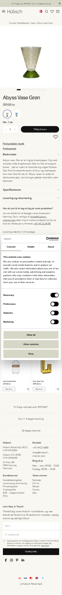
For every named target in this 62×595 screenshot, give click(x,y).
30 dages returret (31, 430)
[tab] (31, 154)
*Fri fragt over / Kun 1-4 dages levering (31, 4)
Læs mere (45, 545)
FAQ (5, 496)
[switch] (54, 304)
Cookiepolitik (9, 489)
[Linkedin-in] (23, 560)
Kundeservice (10, 475)
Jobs (34, 492)
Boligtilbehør (23, 23)
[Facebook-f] (6, 560)
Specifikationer (12, 189)
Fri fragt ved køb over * (31, 407)
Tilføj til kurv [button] (9, 389)
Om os (35, 483)
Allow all (31, 335)
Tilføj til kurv (40, 129)
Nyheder (36, 480)
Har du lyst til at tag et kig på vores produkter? (28, 208)
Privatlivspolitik (10, 486)
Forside (12, 23)
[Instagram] (11, 560)
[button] (19, 89)
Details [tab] (31, 247)
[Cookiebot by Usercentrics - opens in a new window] (46, 239)
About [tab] (51, 247)
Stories (35, 489)
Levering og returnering (17, 198)
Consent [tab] (11, 247)
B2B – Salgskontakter (14, 492)
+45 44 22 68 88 (42, 223)
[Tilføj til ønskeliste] (55, 137)
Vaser (33, 23)
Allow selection (31, 344)
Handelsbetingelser (12, 480)
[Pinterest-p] (17, 560)
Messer (36, 486)
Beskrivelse (9, 154)
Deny (31, 353)
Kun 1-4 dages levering (31, 418)
